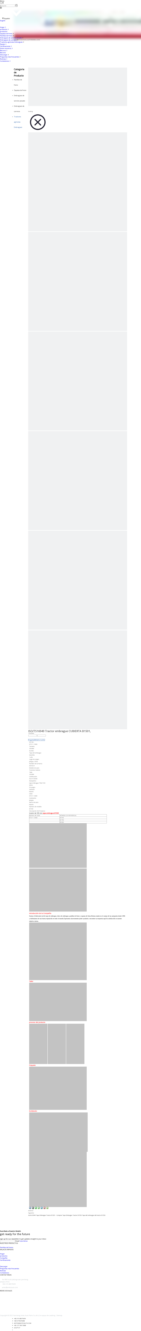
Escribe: (31, 751)
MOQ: (31, 785)
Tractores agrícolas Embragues (11, 42)
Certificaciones (5, 46)
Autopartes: (32, 781)
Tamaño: (32, 746)
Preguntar (31, 740)
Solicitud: (32, 789)
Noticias (3, 59)
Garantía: (32, 755)
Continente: (32, 798)
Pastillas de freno (6, 36)
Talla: (30, 772)
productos (4, 29)
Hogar (2, 27)
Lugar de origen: (34, 759)
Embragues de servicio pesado (11, 38)
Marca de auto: (34, 802)
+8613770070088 (19, 1321)
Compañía (3, 1258)
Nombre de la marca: (35, 764)
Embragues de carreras (8, 40)
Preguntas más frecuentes (9, 57)
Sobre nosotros (6, 48)
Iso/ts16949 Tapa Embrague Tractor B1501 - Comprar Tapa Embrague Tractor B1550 (55, 1215)
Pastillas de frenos (6, 1247)
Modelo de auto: (34, 768)
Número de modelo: (35, 807)
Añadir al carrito (40, 740)
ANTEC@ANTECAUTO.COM (22, 1323)
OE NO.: (31, 742)
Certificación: (33, 776)
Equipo (2, 44)
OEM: (31, 794)
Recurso (3, 50)
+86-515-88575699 (20, 1318)
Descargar (4, 55)
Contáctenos (4, 61)
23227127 (17, 1328)
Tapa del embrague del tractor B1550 (93, 1215)
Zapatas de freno (6, 34)
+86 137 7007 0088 (20, 1325)
